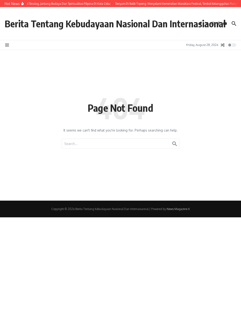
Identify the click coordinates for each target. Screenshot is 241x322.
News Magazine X (178, 209)
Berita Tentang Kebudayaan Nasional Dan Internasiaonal (115, 23)
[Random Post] (223, 45)
